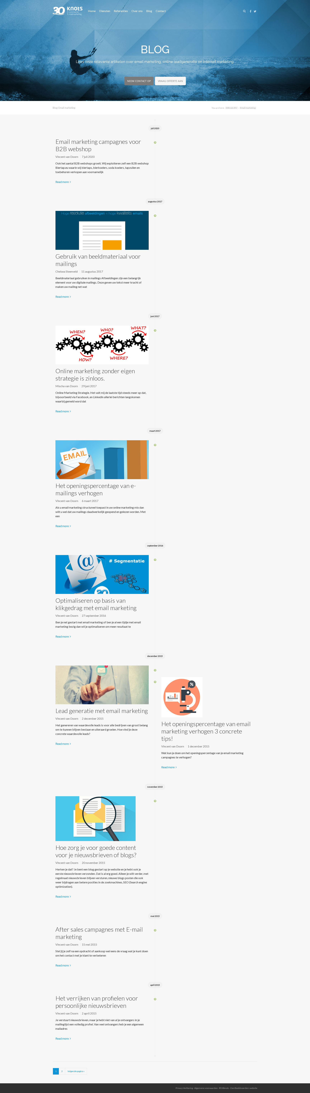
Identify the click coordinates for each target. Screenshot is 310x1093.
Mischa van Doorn (66, 386)
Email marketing (247, 108)
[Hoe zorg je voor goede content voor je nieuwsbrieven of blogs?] (102, 820)
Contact (161, 11)
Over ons (137, 11)
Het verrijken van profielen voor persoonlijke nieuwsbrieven (96, 1001)
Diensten (104, 11)
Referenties (121, 11)
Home (92, 11)
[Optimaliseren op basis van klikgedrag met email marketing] (102, 576)
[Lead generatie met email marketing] (102, 686)
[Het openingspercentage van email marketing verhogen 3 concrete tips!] (208, 698)
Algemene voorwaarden (206, 1088)
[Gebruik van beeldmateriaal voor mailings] (102, 231)
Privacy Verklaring (184, 1088)
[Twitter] (255, 11)
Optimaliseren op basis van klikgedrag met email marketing (96, 604)
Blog (149, 11)
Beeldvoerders (242, 1088)
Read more (62, 181)
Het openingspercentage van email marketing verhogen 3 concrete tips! (206, 731)
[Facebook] (250, 11)
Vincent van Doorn (66, 156)
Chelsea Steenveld (66, 271)
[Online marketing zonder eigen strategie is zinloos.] (102, 346)
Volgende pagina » (75, 1071)
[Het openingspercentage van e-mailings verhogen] (102, 461)
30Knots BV (231, 108)
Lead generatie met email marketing (101, 710)
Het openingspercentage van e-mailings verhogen (95, 489)
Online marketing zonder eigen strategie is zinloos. (95, 374)
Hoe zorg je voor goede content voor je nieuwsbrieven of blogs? (95, 851)
